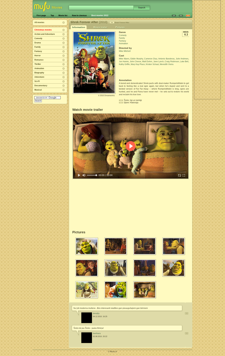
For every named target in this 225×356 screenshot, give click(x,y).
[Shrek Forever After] (94, 92)
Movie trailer (100, 27)
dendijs (96, 313)
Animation (39, 68)
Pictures (120, 27)
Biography (39, 73)
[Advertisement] (207, 49)
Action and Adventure (44, 34)
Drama (37, 43)
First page (41, 15)
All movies (39, 22)
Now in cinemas (79, 15)
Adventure (39, 77)
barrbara (97, 333)
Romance (38, 60)
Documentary (40, 85)
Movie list (62, 15)
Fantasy (38, 51)
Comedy (38, 38)
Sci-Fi (37, 81)
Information (78, 27)
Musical (38, 90)
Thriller (37, 64)
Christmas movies (43, 30)
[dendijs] (86, 317)
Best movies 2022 (99, 15)
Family (37, 47)
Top (52, 15)
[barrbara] (86, 337)
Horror (37, 55)
